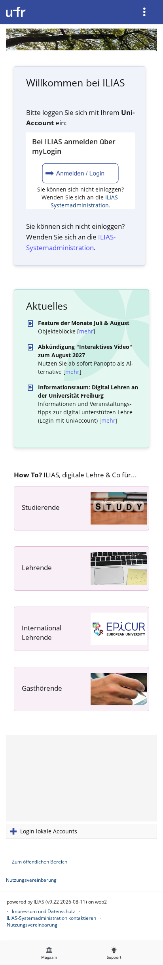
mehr (86, 331)
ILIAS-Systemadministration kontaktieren (51, 918)
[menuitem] (145, 12)
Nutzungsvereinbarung (31, 880)
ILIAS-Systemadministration (85, 201)
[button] (81, 831)
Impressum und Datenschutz (43, 911)
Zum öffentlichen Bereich (39, 861)
